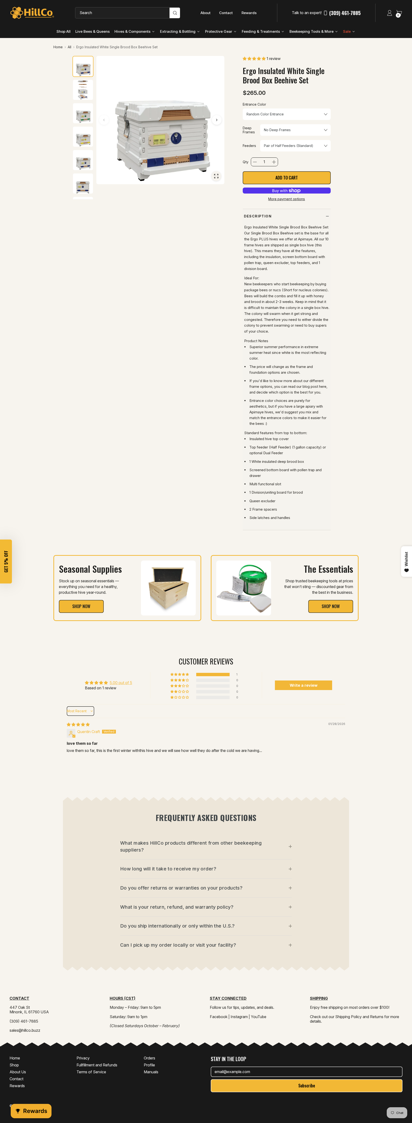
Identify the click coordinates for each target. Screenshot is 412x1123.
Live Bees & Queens (92, 31)
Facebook (218, 1016)
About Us (18, 1071)
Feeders (249, 146)
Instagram (239, 1016)
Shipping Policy (348, 1016)
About (206, 13)
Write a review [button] (304, 685)
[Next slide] (216, 120)
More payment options (286, 199)
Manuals (151, 1071)
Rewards (249, 13)
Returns (376, 1016)
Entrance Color (254, 104)
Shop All (64, 31)
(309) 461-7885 (345, 13)
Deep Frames (249, 130)
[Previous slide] (104, 120)
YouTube (258, 1016)
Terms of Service (91, 1071)
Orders (149, 1058)
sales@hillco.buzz (25, 1030)
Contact (226, 13)
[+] (274, 162)
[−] (255, 162)
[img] (78, 724)
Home (15, 1058)
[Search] (175, 13)
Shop (14, 1065)
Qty (245, 162)
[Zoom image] (216, 176)
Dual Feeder (273, 453)
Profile (149, 1065)
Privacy (83, 1058)
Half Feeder (280, 447)
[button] (255, 58)
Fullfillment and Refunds (97, 1065)
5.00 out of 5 (121, 682)
